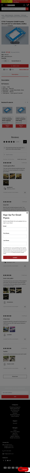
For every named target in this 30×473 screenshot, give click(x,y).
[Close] (27, 213)
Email (4, 226)
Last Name (6, 240)
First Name (6, 233)
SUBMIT (15, 257)
